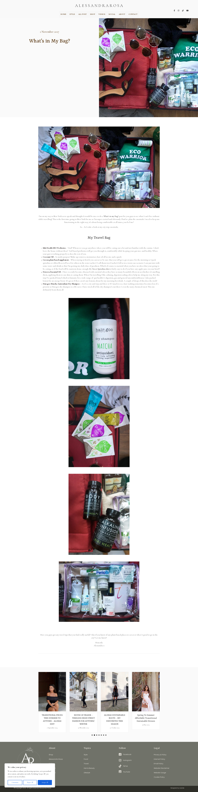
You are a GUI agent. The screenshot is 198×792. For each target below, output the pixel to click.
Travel (86, 763)
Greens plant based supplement (56, 260)
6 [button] (103, 735)
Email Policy (158, 763)
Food (86, 759)
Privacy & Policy (160, 755)
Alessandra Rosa (56, 759)
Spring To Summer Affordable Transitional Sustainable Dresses (115, 718)
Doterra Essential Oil (52, 272)
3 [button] (96, 735)
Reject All (30, 782)
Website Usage (160, 773)
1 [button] (92, 735)
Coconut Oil (48, 257)
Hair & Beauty (89, 768)
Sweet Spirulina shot (101, 269)
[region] (30, 775)
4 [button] (99, 735)
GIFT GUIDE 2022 (146, 715)
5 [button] (101, 735)
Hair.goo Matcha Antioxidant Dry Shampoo (61, 284)
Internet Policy (159, 759)
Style (86, 755)
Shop (51, 755)
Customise (15, 782)
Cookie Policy (159, 777)
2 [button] (94, 735)
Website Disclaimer (161, 768)
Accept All (45, 782)
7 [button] (105, 735)
